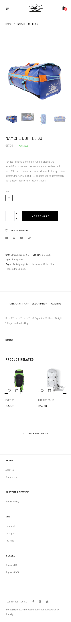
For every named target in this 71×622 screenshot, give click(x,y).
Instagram (10, 533)
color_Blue (49, 264)
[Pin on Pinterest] (22, 237)
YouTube (9, 540)
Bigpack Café (12, 572)
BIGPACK (46, 254)
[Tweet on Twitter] (14, 237)
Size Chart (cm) (19, 303)
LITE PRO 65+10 (46, 400)
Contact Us (11, 477)
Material (56, 303)
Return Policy (12, 501)
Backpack (37, 264)
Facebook (10, 526)
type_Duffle (11, 268)
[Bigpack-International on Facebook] (33, 601)
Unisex (22, 268)
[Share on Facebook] (7, 237)
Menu (8, 8)
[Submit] (16, 390)
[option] (35, 79)
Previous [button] (11, 79)
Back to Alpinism (38, 433)
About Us (10, 469)
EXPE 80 (9, 400)
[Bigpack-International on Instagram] (40, 601)
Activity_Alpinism (21, 264)
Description (39, 303)
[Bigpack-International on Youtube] (47, 601)
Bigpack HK (11, 564)
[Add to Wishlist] (42, 390)
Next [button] (60, 79)
